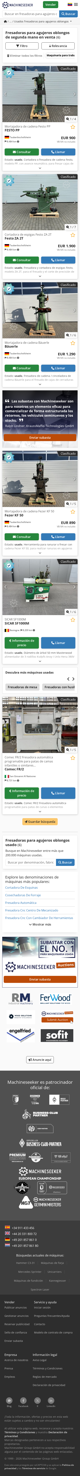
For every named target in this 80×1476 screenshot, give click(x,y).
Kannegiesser (57, 1280)
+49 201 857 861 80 (25, 1246)
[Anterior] (5, 94)
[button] (76, 4)
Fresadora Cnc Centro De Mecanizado (31, 910)
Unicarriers (55, 1271)
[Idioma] (70, 4)
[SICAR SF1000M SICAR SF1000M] (40, 587)
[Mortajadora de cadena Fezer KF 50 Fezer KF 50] (40, 479)
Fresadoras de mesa (22, 687)
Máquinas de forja (52, 1263)
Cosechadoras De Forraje (23, 895)
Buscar (70, 14)
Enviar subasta (40, 438)
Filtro (23, 46)
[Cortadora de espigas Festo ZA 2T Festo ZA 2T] (40, 202)
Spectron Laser (40, 1289)
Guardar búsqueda (41, 822)
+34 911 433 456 (23, 1228)
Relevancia (59, 46)
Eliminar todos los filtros (25, 55)
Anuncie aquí (41, 1060)
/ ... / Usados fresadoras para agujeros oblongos (38, 21)
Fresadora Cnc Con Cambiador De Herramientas (39, 918)
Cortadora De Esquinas (21, 888)
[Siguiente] (74, 94)
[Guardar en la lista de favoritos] (72, 126)
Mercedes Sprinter (29, 1271)
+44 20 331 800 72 (24, 1234)
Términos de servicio (33, 1468)
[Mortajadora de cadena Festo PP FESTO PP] (40, 94)
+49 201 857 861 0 (24, 1240)
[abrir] (40, 168)
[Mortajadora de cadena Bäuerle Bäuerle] (40, 310)
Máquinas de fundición (28, 1280)
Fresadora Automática (20, 903)
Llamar (60, 152)
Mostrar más (41, 924)
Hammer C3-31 (25, 1263)
